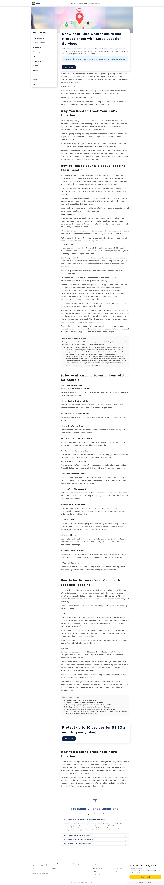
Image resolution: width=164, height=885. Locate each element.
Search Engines (38, 52)
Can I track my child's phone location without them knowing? (84, 819)
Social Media (37, 47)
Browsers (36, 70)
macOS (35, 75)
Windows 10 (37, 61)
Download (91, 3)
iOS (34, 56)
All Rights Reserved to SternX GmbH (82, 882)
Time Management (39, 38)
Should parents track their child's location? (78, 843)
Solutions (74, 3)
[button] (95, 820)
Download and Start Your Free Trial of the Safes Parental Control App (95, 59)
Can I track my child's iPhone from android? (78, 839)
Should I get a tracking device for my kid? (77, 835)
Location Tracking (39, 43)
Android (35, 66)
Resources (82, 3)
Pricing (97, 3)
